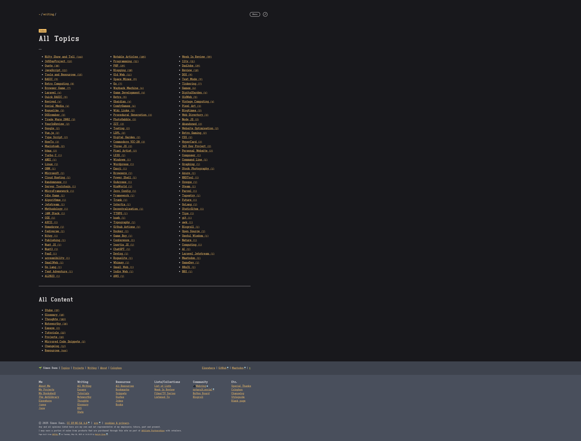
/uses (42, 404)
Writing (92, 368)
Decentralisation (128, 209)
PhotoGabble (124, 119)
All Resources (125, 386)
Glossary (54, 314)
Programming (126, 61)
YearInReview (57, 124)
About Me (44, 386)
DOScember (55, 115)
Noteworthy (56, 323)
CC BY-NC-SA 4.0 (77, 423)
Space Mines (125, 79)
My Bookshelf (47, 393)
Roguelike (54, 110)
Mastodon (191, 258)
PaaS (51, 253)
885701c (55, 434)
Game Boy (122, 235)
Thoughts (55, 319)
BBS (187, 271)
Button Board (201, 393)
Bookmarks (122, 389)
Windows (122, 159)
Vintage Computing (198, 101)
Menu (255, 14)
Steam (189, 186)
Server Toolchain (60, 186)
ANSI (50, 159)
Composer (191, 155)
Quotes (120, 397)
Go (117, 83)
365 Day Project (196, 146)
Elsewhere (208, 368)
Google (52, 128)
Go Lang (53, 267)
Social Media (57, 106)
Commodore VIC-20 (129, 141)
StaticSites (193, 209)
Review (190, 70)
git (187, 217)
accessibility (57, 258)
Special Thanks (241, 386)
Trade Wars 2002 (60, 119)
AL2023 (52, 276)
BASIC (51, 79)
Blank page (238, 400)
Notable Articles (129, 56)
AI (186, 249)
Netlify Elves (100, 434)
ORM (50, 168)
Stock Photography (198, 168)
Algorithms (55, 200)
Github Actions (126, 227)
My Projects (46, 389)
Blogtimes (192, 110)
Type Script (56, 137)
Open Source (193, 231)
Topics (65, 368)
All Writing (84, 386)
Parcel (189, 191)
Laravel (53, 92)
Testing (121, 128)
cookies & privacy (117, 423)
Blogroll (191, 227)
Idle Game (55, 195)
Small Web (123, 267)
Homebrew (54, 227)
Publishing (55, 240)
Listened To (162, 397)
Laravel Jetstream (198, 253)
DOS (187, 74)
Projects (54, 337)
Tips (188, 213)
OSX (50, 217)
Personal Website (197, 150)
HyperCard (192, 141)
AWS (118, 276)
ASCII (51, 222)
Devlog (120, 253)
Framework (123, 195)
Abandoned (192, 124)
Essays (52, 328)
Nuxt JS (53, 244)
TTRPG (120, 213)
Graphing (191, 164)
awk (187, 222)
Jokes (119, 400)
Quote (52, 65)
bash (119, 217)
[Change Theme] (265, 14)
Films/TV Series (164, 393)
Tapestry (191, 195)
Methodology (56, 209)
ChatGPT (121, 249)
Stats (80, 412)
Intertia (122, 204)
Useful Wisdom (195, 235)
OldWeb (189, 97)
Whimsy (121, 262)
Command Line (195, 159)
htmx (51, 150)
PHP (119, 65)
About (103, 368)
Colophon (116, 368)
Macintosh (55, 146)
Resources (56, 350)
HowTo (52, 141)
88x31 (189, 267)
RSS (79, 408)
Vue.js (52, 133)
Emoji (120, 168)
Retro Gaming (194, 133)
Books (119, 404)
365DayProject (58, 61)
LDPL (119, 133)
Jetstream (55, 204)
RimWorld (122, 186)
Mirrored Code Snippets (65, 341)
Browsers (122, 173)
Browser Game (58, 88)
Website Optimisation (200, 128)
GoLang (189, 204)
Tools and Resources (63, 74)
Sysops (189, 182)
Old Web (122, 74)
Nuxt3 (51, 249)
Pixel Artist (125, 150)
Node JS (190, 119)
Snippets (121, 393)
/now (42, 408)
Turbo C (53, 155)
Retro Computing (59, 83)
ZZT (118, 124)
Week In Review (197, 56)
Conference (124, 240)
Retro (120, 97)
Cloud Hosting (58, 177)
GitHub (222, 368)
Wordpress (123, 164)
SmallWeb (54, 262)
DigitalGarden (194, 92)
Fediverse (55, 231)
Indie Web (123, 271)
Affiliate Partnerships (153, 430)
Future (189, 200)
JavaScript (56, 70)
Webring (201, 386)
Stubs (52, 310)
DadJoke (191, 65)
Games (189, 88)
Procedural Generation (132, 115)
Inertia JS (123, 244)
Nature (189, 240)
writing (48, 14)
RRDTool (190, 177)
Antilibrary (49, 397)
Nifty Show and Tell (64, 56)
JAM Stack (55, 213)
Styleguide (238, 397)
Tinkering (192, 83)
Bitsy (51, 235)
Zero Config (124, 191)
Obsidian (122, 101)
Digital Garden (126, 137)
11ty (188, 61)
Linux (51, 164)
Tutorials (55, 332)
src (96, 423)
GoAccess (122, 182)
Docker (121, 231)
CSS (187, 137)
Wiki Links (124, 110)
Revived (53, 101)
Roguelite (123, 258)
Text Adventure (59, 271)
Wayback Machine (128, 88)
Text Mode (192, 79)
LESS (119, 155)
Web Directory (195, 115)
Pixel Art (191, 106)
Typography (124, 222)
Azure (189, 173)
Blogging (123, 70)
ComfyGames (124, 106)
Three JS (122, 146)
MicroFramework (59, 191)
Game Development (129, 92)
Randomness (56, 182)
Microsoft (54, 173)
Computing (192, 244)
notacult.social (202, 389)
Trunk (120, 200)
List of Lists (162, 386)
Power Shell (124, 177)
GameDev (190, 262)
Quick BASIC (56, 97)
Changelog (55, 346)
